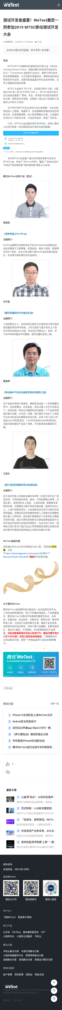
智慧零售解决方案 (34, 955)
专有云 (38, 936)
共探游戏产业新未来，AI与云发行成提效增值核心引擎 (36, 830)
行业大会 (8, 688)
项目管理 (18, 974)
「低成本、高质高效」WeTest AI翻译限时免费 (36, 819)
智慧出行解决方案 (43, 959)
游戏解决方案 (25, 959)
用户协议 (18, 1000)
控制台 (29, 974)
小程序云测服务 (24, 936)
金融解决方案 (10, 959)
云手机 (6, 932)
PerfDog (16, 932)
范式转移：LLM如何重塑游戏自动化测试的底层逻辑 (36, 808)
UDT (43, 932)
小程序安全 (8, 936)
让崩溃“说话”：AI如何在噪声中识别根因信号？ (36, 797)
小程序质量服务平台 (13, 955)
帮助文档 (39, 974)
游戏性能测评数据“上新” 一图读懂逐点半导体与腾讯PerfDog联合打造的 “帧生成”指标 (36, 842)
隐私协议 (7, 1000)
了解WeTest (9, 917)
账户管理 (7, 974)
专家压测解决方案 (30, 951)
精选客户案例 (24, 917)
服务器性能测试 (31, 932)
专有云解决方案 (11, 951)
